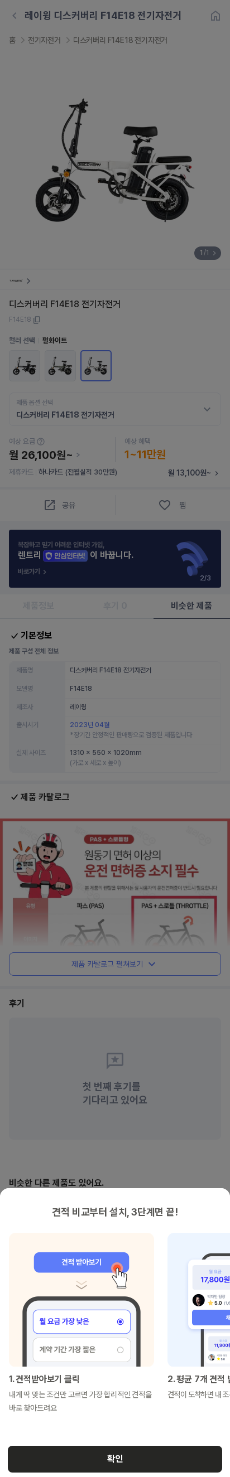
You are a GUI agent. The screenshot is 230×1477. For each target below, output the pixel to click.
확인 (115, 1459)
